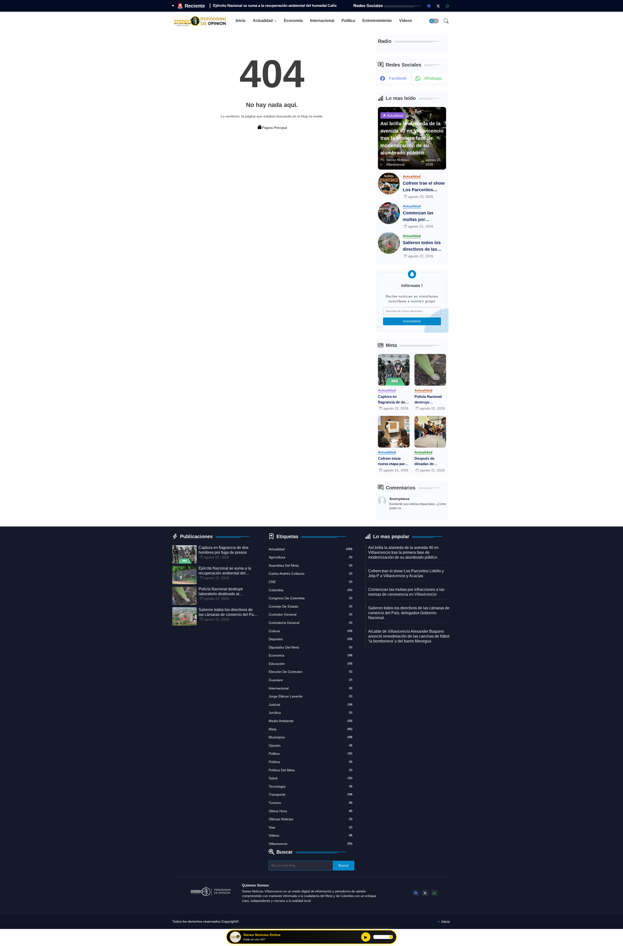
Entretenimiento (377, 21)
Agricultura (310, 557)
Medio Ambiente (310, 721)
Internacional (322, 21)
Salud (310, 778)
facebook (397, 78)
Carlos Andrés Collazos (310, 573)
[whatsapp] (447, 5)
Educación (310, 664)
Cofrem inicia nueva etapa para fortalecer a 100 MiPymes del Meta (393, 461)
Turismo (310, 803)
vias (310, 827)
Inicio (241, 21)
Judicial (310, 705)
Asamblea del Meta (310, 565)
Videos (405, 21)
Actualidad (263, 21)
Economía (293, 21)
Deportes (310, 639)
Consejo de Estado (310, 606)
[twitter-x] (438, 5)
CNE (310, 582)
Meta (310, 729)
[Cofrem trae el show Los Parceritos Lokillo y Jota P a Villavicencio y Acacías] (389, 183)
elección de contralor (310, 672)
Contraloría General (310, 623)
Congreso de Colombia (310, 598)
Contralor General (310, 614)
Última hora (310, 811)
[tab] (240, 21)
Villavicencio (310, 844)
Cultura (310, 631)
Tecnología (310, 786)
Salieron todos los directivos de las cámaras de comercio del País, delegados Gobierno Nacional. (424, 246)
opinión (310, 745)
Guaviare (310, 680)
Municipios (310, 737)
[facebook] (429, 5)
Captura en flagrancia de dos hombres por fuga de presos (393, 399)
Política (348, 21)
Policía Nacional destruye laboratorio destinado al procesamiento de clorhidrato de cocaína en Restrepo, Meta (429, 399)
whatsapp (433, 78)
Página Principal (274, 128)
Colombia (310, 590)
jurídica (310, 713)
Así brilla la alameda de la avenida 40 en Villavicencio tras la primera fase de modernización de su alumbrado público (403, 552)
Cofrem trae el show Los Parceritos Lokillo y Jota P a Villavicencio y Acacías (424, 187)
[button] (434, 21)
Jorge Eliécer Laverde (310, 696)
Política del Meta (310, 770)
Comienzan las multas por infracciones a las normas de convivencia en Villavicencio (421, 216)
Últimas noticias (310, 819)
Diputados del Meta (310, 647)
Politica (310, 753)
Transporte (310, 794)
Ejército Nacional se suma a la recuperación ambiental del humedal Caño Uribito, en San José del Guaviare (225, 571)
